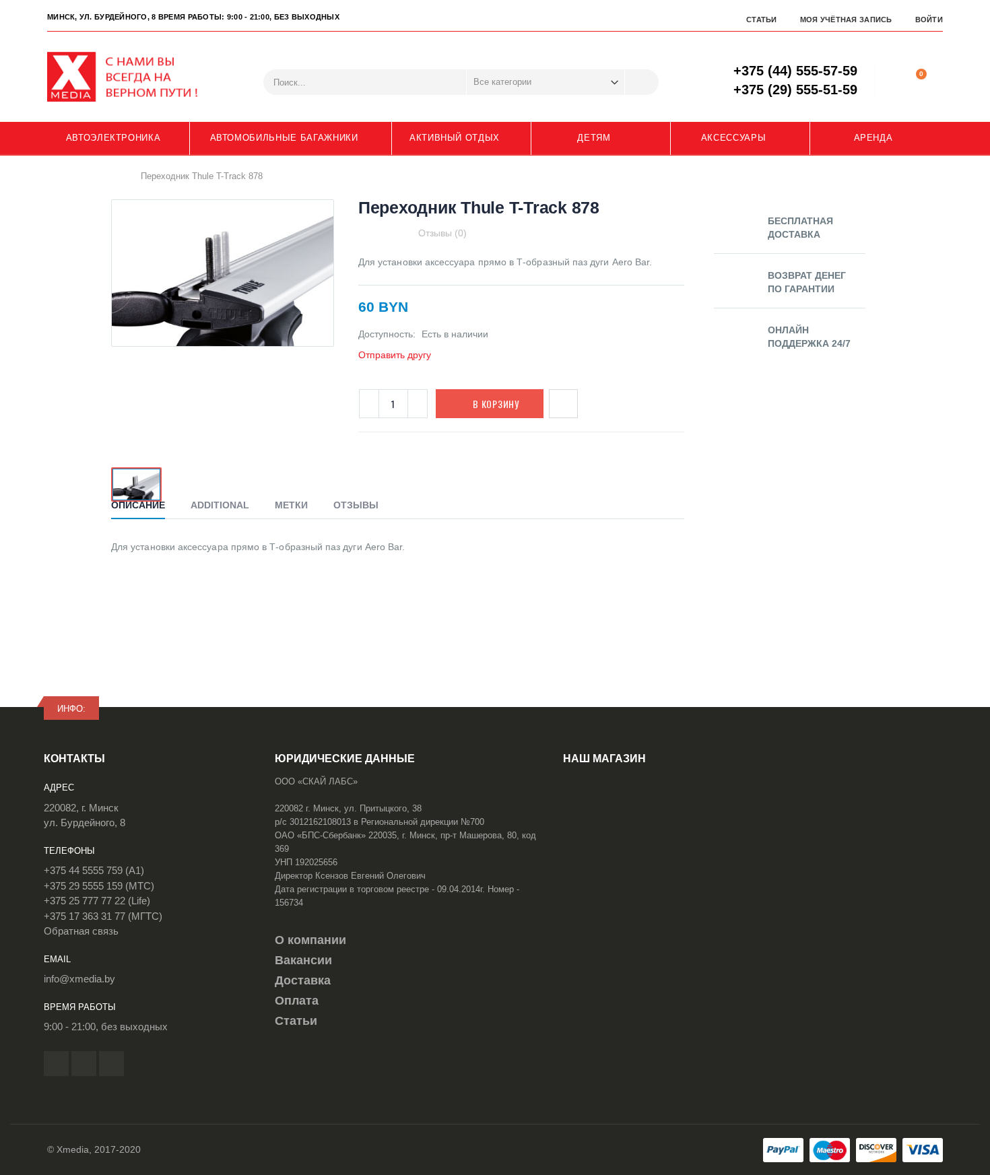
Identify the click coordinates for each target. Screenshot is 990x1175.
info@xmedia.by (79, 978)
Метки (291, 505)
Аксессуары (733, 138)
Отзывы (355, 505)
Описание (138, 505)
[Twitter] (83, 1063)
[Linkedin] (111, 1063)
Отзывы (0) (442, 233)
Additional (220, 505)
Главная (116, 176)
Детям (593, 138)
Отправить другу (394, 354)
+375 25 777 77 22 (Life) (97, 900)
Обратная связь (81, 931)
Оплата (297, 1000)
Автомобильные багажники (284, 138)
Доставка (303, 980)
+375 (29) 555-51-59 (795, 89)
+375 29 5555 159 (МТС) (99, 886)
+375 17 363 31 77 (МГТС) (103, 916)
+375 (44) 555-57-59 (795, 70)
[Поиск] (642, 82)
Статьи (761, 19)
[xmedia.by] (131, 77)
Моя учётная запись (846, 19)
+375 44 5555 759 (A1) (94, 870)
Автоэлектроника (113, 138)
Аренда (873, 138)
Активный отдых (454, 138)
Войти (929, 19)
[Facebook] (56, 1063)
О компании (310, 940)
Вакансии (303, 960)
